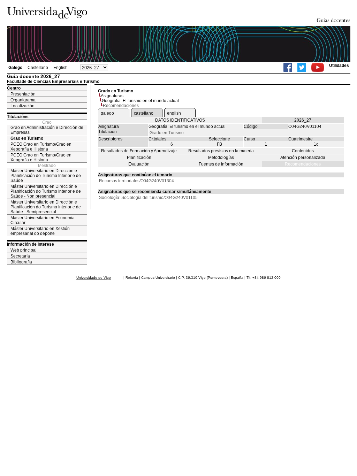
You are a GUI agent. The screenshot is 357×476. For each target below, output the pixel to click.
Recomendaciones (303, 164)
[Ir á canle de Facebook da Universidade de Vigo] (287, 67)
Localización (22, 105)
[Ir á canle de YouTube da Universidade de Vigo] (317, 67)
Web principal (23, 250)
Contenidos (303, 150)
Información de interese (30, 244)
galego (107, 113)
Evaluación (139, 164)
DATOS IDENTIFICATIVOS (180, 120)
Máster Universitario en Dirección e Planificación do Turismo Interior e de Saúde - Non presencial (45, 191)
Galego (15, 67)
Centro (14, 88)
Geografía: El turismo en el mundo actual (140, 100)
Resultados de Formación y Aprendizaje (139, 150)
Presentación (23, 94)
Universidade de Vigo (93, 277)
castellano (143, 113)
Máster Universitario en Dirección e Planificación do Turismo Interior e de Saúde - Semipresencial (45, 207)
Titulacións (18, 116)
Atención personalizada (302, 157)
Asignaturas (112, 95)
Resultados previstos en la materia (221, 150)
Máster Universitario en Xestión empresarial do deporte (40, 231)
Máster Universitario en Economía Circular (42, 220)
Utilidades (339, 65)
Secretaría (20, 256)
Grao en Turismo (26, 138)
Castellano (38, 67)
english (174, 113)
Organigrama (23, 100)
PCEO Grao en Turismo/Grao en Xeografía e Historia (40, 147)
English (60, 67)
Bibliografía (21, 262)
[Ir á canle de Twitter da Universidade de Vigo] (301, 67)
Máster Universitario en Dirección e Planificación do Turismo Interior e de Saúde (45, 175)
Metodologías (221, 157)
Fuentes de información (221, 164)
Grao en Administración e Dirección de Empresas (46, 130)
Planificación (139, 157)
